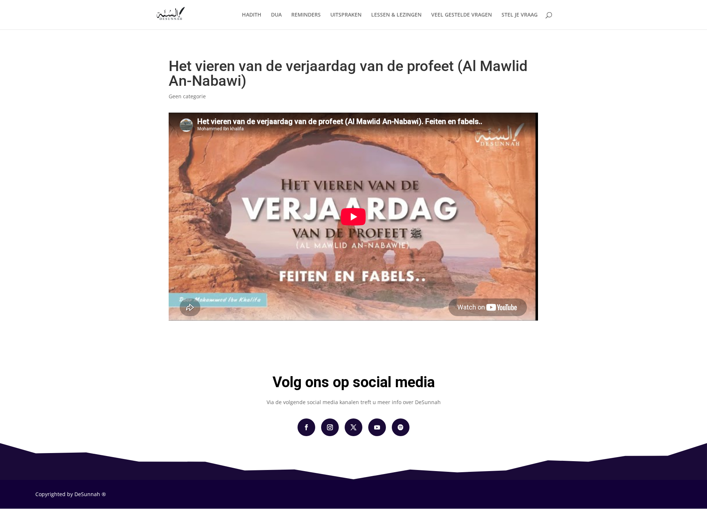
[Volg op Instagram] (330, 427)
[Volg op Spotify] (400, 427)
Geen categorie (187, 96)
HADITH (251, 15)
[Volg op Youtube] (377, 427)
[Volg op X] (353, 427)
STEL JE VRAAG (520, 15)
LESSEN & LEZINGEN (396, 15)
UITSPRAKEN (346, 15)
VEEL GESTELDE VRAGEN (461, 15)
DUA (276, 15)
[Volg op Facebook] (306, 427)
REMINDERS (306, 15)
